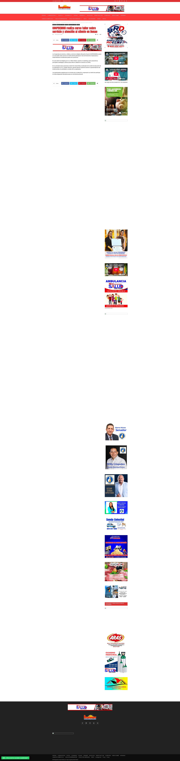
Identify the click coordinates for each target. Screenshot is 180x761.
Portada (78, 24)
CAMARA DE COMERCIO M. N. (47, 18)
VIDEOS (85, 18)
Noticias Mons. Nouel (72, 24)
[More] (97, 40)
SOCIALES (75, 15)
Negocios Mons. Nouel (60, 24)
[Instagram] (119, 1)
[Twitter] (126, 1)
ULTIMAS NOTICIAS (51, 15)
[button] (115, 0)
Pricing (99, 18)
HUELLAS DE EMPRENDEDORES (61, 18)
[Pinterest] (122, 1)
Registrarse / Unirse (66, 0)
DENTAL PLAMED (115, 15)
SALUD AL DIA (90, 15)
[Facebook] (117, 1)
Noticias (66, 24)
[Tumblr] (124, 1)
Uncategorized (91, 18)
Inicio (53, 22)
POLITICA (60, 15)
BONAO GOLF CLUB (98, 15)
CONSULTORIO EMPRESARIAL (74, 18)
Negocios (58, 22)
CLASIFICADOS (107, 15)
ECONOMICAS (68, 15)
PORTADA (44, 15)
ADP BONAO (123, 15)
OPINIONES (81, 15)
